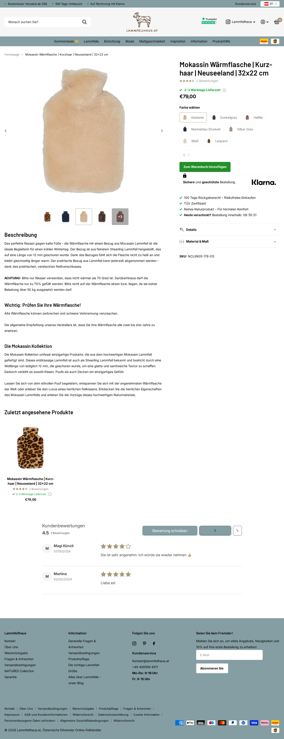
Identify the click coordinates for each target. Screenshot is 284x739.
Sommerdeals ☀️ (66, 41)
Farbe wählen (189, 107)
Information (199, 41)
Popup (224, 90)
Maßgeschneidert (152, 41)
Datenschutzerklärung (113, 714)
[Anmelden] (265, 22)
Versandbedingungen (20, 665)
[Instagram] (134, 643)
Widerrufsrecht (83, 714)
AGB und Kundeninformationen (46, 714)
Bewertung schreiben (169, 530)
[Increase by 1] (190, 151)
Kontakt (10, 641)
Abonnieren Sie (212, 668)
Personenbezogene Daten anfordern (29, 720)
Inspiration (177, 41)
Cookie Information (146, 714)
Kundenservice (245, 4)
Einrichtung (112, 41)
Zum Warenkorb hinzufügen (205, 167)
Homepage (12, 54)
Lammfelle (91, 41)
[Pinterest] (144, 643)
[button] (161, 131)
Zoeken (84, 22)
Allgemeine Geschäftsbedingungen (84, 720)
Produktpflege (78, 659)
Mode (130, 41)
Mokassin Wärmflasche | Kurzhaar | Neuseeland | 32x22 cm (30, 481)
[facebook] (154, 643)
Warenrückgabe (16, 653)
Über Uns (11, 647)
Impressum (12, 714)
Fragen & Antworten (19, 659)
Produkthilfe (221, 41)
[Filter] (215, 531)
